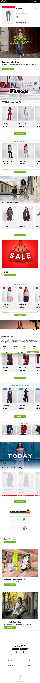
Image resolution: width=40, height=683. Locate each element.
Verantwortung (29, 667)
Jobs (29, 660)
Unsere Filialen (10, 660)
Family (20, 679)
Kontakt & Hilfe (10, 665)
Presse (29, 665)
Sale (4, 287)
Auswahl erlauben (20, 352)
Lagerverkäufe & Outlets (10, 663)
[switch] (15, 348)
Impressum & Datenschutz (20, 673)
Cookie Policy (20, 675)
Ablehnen (7, 352)
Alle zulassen (32, 352)
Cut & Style (11, 667)
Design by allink (20, 681)
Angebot (5, 389)
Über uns (29, 663)
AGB (20, 677)
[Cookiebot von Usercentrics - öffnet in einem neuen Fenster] (34, 330)
